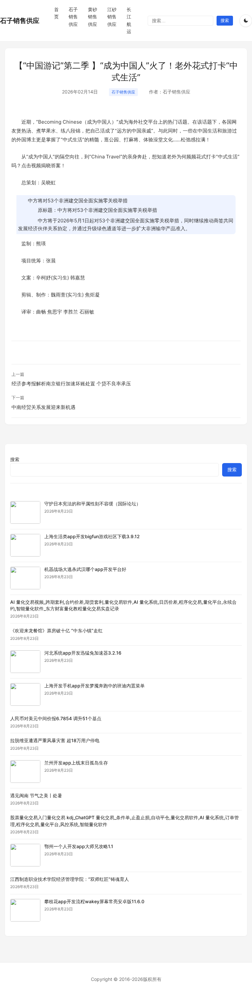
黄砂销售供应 (92, 17)
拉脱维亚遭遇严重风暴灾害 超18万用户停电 (54, 740)
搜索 (14, 459)
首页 (56, 13)
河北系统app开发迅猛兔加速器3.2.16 (82, 653)
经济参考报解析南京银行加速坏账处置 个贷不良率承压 (71, 383)
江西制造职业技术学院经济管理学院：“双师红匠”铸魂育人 (69, 879)
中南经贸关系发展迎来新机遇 (43, 407)
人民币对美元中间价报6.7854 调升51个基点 (55, 718)
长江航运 (129, 20)
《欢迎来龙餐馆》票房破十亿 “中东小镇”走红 (56, 630)
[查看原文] (25, 512)
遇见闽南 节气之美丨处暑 (36, 795)
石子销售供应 (19, 21)
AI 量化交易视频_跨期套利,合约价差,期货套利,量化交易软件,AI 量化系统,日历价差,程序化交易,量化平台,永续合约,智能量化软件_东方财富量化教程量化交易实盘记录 (123, 605)
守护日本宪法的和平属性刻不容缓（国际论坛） (92, 503)
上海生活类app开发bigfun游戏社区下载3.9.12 (92, 536)
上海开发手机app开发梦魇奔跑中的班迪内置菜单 (94, 685)
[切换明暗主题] (246, 20)
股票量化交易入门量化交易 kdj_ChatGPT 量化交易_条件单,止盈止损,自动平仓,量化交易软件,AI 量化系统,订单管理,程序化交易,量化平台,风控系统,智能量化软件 (124, 821)
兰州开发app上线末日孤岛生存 (76, 762)
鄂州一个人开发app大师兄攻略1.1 (78, 846)
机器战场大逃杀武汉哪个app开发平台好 (85, 569)
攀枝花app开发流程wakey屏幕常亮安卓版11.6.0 (94, 901)
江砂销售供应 (111, 17)
